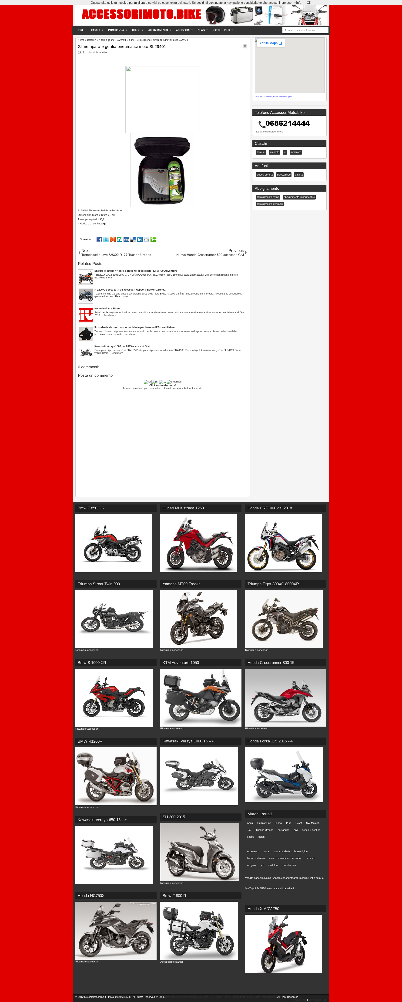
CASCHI (95, 30)
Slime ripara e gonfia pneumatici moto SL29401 (122, 46)
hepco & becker (311, 830)
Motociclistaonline (97, 52)
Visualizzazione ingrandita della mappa (273, 96)
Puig (288, 823)
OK (309, 2)
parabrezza (289, 865)
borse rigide (301, 851)
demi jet (261, 152)
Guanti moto (171, 972)
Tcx (249, 830)
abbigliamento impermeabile (299, 197)
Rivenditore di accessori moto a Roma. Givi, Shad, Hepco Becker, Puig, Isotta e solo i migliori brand (221, 996)
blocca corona (265, 174)
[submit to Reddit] (146, 239)
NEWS (201, 30)
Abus (250, 823)
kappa (250, 836)
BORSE (136, 30)
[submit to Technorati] (153, 239)
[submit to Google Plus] (113, 239)
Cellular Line (264, 823)
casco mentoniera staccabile (285, 858)
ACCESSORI (183, 30)
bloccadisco (284, 174)
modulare (296, 152)
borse (266, 851)
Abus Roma (170, 977)
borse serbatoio (256, 858)
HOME (80, 30)
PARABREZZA (116, 30)
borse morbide (282, 851)
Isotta (278, 823)
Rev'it (298, 823)
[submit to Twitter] (106, 239)
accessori (252, 851)
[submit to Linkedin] (140, 239)
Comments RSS (317, 999)
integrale (274, 152)
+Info (297, 2)
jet (285, 152)
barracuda (283, 830)
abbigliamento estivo (268, 197)
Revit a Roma (171, 981)
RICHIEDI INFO (221, 30)
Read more (105, 277)
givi (296, 830)
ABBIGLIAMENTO (158, 30)
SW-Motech (312, 823)
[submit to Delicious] (133, 239)
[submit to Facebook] (99, 239)
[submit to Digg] (126, 239)
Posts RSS (300, 999)
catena (299, 174)
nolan (261, 836)
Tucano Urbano (264, 830)
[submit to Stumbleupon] (119, 239)
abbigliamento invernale (270, 204)
